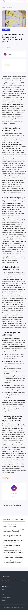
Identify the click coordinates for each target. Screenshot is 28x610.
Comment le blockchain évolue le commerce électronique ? (13, 525)
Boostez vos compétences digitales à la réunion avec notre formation (14, 530)
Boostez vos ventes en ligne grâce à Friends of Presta (13, 535)
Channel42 (6, 576)
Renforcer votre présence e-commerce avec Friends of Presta (14, 541)
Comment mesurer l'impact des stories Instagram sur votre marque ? (14, 551)
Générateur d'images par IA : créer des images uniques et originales (13, 561)
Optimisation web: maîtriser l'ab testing (12, 546)
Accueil (3, 7)
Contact (4, 600)
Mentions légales (6, 597)
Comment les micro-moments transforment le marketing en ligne (13, 556)
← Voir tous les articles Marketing (11, 505)
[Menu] (24, 1)
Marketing (9, 7)
